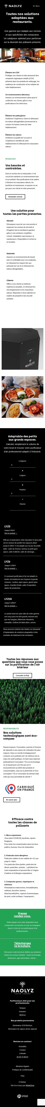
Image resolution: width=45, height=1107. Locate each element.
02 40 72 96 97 (22, 1057)
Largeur (23, 475)
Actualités (22, 1046)
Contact (23, 1050)
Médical (22, 1015)
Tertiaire (22, 1008)
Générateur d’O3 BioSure (22, 1025)
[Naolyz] (13, 6)
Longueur (22, 461)
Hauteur (22, 490)
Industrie (22, 1011)
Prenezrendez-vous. (22, 915)
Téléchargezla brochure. (22, 945)
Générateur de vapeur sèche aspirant (22, 1029)
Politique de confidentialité (22, 1070)
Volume (22, 504)
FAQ (22, 1076)
